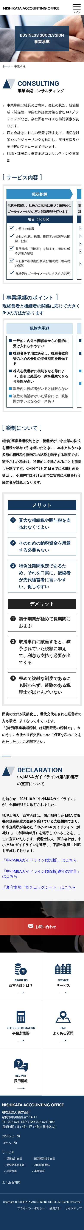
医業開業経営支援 (44, 1158)
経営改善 (11, 1171)
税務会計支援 (14, 1158)
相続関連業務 (42, 1164)
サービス (63, 983)
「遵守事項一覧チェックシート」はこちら (39, 887)
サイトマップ (73, 1208)
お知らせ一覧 (11, 1136)
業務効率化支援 (15, 1164)
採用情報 (21, 1078)
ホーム (6, 66)
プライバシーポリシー (31, 1208)
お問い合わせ (46, 927)
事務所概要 (21, 1031)
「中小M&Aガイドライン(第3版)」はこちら (39, 860)
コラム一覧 (9, 1143)
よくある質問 (63, 1031)
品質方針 (55, 1208)
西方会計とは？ (21, 983)
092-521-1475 (17, 1122)
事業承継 (39, 1171)
